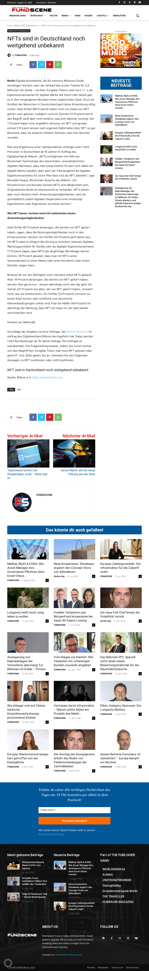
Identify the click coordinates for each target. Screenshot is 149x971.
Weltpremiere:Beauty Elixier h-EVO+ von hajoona (33, 865)
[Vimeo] (134, 3)
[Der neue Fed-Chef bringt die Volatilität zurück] (106, 178)
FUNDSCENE (21, 55)
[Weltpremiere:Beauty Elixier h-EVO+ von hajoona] (13, 865)
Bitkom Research (77, 331)
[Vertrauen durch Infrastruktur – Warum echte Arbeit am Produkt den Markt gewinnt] (74, 691)
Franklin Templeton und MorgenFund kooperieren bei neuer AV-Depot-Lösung (73, 616)
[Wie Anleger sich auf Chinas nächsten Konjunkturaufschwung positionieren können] (28, 691)
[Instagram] (124, 3)
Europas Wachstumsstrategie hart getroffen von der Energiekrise (27, 758)
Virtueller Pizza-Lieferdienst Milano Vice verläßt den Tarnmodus (34, 881)
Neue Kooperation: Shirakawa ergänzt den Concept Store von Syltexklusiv (74, 568)
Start (9, 25)
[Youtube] (140, 3)
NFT (84, 90)
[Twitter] (130, 3)
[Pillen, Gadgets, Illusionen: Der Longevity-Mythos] (121, 691)
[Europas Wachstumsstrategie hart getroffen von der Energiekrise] (28, 739)
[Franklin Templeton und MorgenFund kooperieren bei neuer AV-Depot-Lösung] (106, 161)
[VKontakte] (136, 938)
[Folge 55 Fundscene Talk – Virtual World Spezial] (13, 897)
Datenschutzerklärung (51, 834)
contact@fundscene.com (68, 954)
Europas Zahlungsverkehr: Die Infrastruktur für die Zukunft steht (128, 135)
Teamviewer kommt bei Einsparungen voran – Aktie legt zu (27, 474)
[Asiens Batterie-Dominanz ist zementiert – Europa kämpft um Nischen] (121, 739)
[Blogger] (103, 938)
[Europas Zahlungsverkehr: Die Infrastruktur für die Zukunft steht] (106, 135)
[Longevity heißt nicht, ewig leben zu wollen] (106, 149)
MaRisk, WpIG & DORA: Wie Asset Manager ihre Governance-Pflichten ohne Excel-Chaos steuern (127, 102)
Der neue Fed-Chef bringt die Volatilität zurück (128, 177)
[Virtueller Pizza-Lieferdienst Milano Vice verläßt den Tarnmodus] (13, 881)
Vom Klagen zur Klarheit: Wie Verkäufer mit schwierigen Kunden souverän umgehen (73, 661)
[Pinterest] (49, 64)
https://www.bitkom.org (47, 377)
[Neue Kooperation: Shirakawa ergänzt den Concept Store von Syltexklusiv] (106, 118)
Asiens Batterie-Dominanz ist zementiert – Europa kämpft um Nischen (120, 758)
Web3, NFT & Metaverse (27, 25)
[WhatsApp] (58, 64)
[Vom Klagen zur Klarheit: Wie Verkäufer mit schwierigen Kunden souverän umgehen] (74, 642)
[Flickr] (120, 938)
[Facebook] (119, 3)
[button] (137, 15)
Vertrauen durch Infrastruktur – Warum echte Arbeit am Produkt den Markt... (74, 709)
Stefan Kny (59, 576)
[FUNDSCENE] (9, 55)
